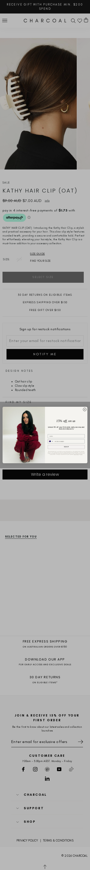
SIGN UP (66, 447)
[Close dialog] (84, 409)
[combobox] (51, 441)
